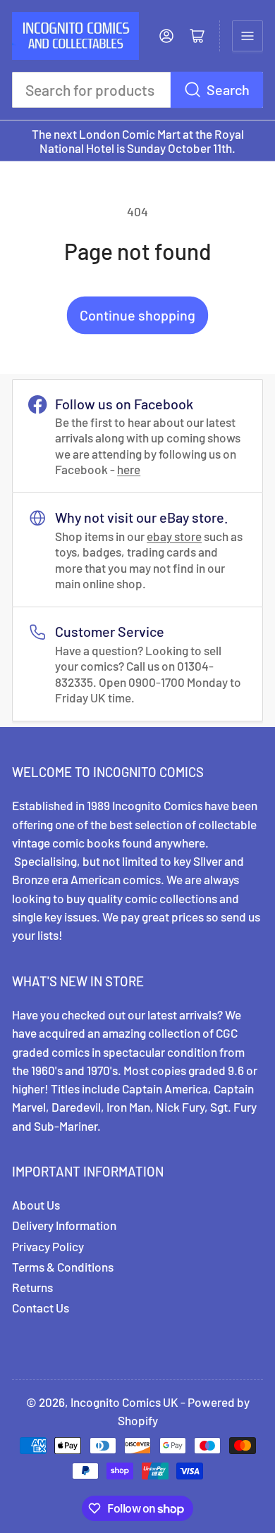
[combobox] (137, 90)
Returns (32, 1287)
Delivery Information (64, 1225)
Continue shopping (137, 314)
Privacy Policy (48, 1246)
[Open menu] (247, 35)
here (128, 469)
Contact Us (40, 1308)
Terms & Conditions (63, 1267)
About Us (36, 1205)
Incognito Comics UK (124, 1402)
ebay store (174, 536)
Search (228, 89)
